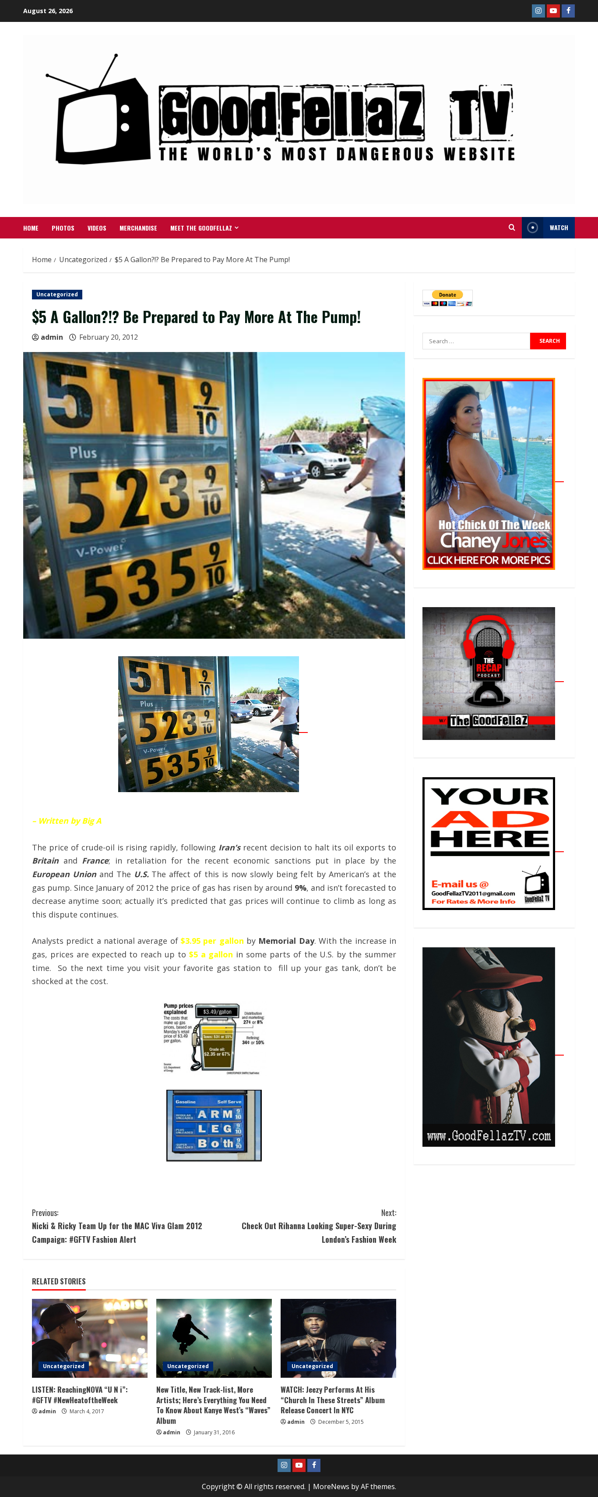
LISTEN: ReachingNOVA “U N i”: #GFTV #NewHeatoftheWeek (80, 1394)
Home (31, 227)
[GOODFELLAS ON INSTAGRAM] (538, 11)
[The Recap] (493, 677)
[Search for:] (476, 341)
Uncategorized (57, 294)
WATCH (559, 227)
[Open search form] (512, 227)
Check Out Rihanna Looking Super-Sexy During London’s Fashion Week (319, 1226)
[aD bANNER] (493, 847)
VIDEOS (97, 227)
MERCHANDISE (138, 227)
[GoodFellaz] (493, 1050)
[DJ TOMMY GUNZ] (553, 11)
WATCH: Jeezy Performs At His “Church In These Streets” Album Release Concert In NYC (333, 1400)
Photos (63, 227)
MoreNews (331, 1486)
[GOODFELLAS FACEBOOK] (568, 11)
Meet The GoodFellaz (201, 227)
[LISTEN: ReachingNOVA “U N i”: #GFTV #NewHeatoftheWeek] (90, 1338)
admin (52, 337)
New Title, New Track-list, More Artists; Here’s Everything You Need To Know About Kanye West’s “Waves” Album (213, 1405)
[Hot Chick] (493, 477)
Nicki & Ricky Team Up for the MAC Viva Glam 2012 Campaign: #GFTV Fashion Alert (117, 1226)
